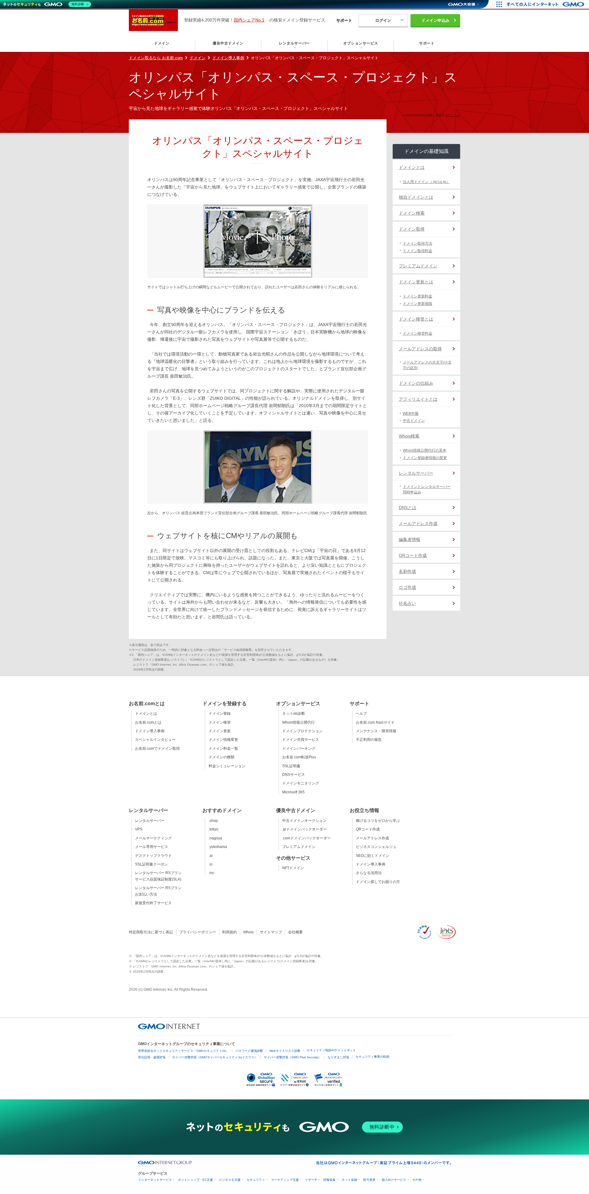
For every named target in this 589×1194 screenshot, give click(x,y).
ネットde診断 (293, 713)
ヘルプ (361, 713)
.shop (213, 821)
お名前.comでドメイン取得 (157, 748)
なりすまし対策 (338, 1057)
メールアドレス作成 (418, 523)
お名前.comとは (148, 722)
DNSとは (407, 507)
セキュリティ (256, 1179)
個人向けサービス (394, 1179)
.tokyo (213, 829)
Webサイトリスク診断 (284, 1050)
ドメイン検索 (412, 213)
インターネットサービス (155, 1179)
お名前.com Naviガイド (375, 722)
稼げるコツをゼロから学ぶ (378, 821)
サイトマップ (271, 932)
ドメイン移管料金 (417, 333)
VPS (138, 829)
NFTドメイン (293, 868)
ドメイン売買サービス (300, 739)
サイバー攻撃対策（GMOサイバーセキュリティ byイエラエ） (214, 1057)
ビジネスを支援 (230, 1179)
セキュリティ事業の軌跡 (372, 1056)
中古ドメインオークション (304, 821)
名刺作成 (407, 571)
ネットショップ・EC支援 (195, 1179)
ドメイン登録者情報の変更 (425, 458)
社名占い (407, 603)
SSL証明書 (291, 766)
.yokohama (218, 847)
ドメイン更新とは (416, 281)
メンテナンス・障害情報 (376, 731)
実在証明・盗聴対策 (152, 1057)
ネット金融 (349, 1179)
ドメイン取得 (412, 229)
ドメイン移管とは (416, 319)
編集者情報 (409, 539)
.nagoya (215, 838)
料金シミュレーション (227, 766)
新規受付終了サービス (153, 903)
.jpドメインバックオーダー (304, 829)
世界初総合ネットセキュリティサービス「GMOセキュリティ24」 (183, 1050)
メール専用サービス (151, 847)
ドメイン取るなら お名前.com (156, 58)
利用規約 (229, 932)
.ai (211, 856)
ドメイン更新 (220, 731)
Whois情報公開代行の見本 (424, 450)
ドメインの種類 (221, 757)
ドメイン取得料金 (417, 251)
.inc (211, 873)
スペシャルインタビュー (155, 739)
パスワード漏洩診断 (249, 1050)
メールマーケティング (153, 838)
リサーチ (311, 1179)
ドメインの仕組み (416, 383)
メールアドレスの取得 (420, 348)
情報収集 (329, 1179)
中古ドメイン (414, 420)
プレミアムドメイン (418, 265)
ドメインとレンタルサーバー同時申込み (427, 489)
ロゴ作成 (407, 587)
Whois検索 (409, 436)
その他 (417, 1179)
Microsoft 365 (293, 792)
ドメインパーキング (298, 748)
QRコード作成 (413, 555)
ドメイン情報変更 (223, 739)
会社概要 (295, 932)
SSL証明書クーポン (151, 864)
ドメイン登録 (220, 713)
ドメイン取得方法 (417, 243)
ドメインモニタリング (300, 783)
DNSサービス (293, 774)
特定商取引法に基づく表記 (151, 932)
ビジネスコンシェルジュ (376, 847)
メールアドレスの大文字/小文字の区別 (427, 365)
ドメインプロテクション (302, 731)
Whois (248, 932)
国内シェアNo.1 (249, 20)
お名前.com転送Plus (299, 757)
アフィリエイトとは (418, 399)
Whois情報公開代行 (298, 722)
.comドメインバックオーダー (306, 838)
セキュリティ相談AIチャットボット (331, 1050)
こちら (455, 115)
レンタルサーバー (416, 473)
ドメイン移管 (220, 722)
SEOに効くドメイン (372, 856)
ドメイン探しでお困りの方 (378, 882)
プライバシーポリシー (197, 932)
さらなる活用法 (369, 873)
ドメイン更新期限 (417, 303)
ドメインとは (412, 167)
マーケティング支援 (285, 1179)
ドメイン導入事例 (228, 58)
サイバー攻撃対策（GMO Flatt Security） (292, 1057)
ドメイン (198, 58)
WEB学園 (410, 413)
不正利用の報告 (369, 739)
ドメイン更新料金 (417, 296)
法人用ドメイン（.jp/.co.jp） (426, 182)
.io (211, 864)
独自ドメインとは (416, 197)
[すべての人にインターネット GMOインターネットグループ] (546, 4)
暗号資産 (369, 1179)
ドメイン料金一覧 (223, 748)
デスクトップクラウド (153, 856)
